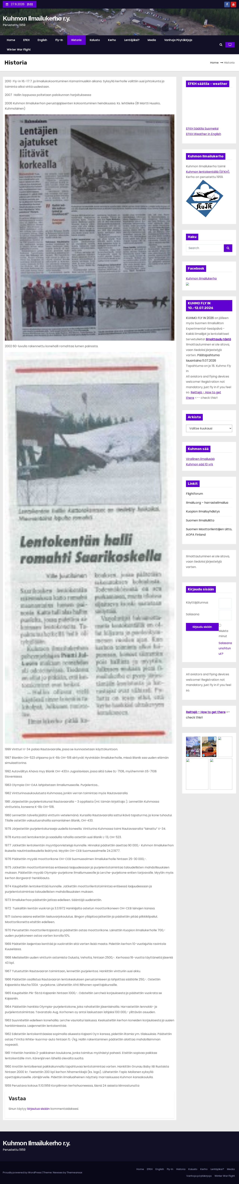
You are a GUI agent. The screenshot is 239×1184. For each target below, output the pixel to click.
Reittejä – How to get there (206, 712)
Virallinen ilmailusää (200, 459)
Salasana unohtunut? (225, 648)
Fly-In (59, 40)
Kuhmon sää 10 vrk (199, 464)
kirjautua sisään (38, 1109)
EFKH (26, 40)
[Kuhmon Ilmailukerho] (187, 284)
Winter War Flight (19, 49)
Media (152, 40)
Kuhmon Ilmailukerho (201, 278)
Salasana (192, 614)
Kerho (112, 40)
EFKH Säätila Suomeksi (202, 128)
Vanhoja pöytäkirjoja (178, 40)
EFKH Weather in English (203, 134)
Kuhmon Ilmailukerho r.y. (36, 18)
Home (11, 40)
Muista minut (223, 633)
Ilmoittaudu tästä (218, 339)
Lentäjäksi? (132, 40)
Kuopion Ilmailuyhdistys (203, 511)
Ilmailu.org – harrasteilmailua (207, 502)
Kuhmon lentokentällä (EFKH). (208, 172)
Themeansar (74, 1172)
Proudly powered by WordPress (22, 1172)
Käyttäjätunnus (197, 602)
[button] (221, 44)
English (42, 40)
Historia (76, 40)
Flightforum (194, 494)
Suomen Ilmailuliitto (200, 520)
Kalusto (95, 40)
